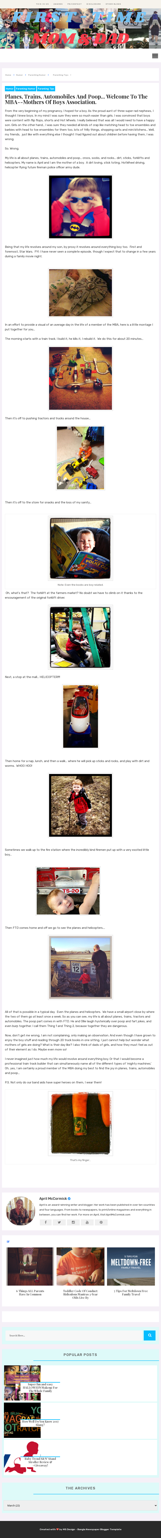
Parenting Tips (46, 88)
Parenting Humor (25, 88)
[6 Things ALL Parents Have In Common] (30, 1266)
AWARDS (58, 4)
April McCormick (53, 1198)
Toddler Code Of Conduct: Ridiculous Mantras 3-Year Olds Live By (80, 1294)
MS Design (69, 1529)
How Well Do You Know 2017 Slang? (40, 1423)
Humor (10, 88)
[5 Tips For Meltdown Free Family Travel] (131, 1266)
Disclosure (94, 4)
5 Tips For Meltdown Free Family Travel (131, 1292)
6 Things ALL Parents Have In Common (30, 1292)
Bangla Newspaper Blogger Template (99, 1529)
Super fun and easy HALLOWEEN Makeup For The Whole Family (40, 1387)
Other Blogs (113, 4)
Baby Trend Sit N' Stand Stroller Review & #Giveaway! (40, 1462)
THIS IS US (42, 4)
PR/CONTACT (75, 4)
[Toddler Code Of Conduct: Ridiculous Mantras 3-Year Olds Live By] (80, 1266)
